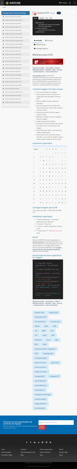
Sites (41, 455)
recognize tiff (54, 376)
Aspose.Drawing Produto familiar (13, 95)
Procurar (59, 69)
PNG (54, 326)
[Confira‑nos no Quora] (42, 442)
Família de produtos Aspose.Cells (13, 27)
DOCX (45, 335)
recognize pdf (40, 376)
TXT (36, 335)
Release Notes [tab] (40, 44)
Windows (38, 340)
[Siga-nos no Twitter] (31, 442)
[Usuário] (70, 3)
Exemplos (48, 69)
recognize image (40, 358)
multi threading (40, 399)
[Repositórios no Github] (46, 442)
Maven (35, 18)
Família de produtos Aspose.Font (13, 99)
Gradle (41, 18)
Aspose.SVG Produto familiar (12, 88)
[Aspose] (13, 2)
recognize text (48, 353)
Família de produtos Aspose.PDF (13, 23)
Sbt (51, 18)
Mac (56, 340)
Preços (61, 449)
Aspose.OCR (46, 12)
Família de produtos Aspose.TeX (13, 102)
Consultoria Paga (6, 455)
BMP (43, 331)
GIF (36, 331)
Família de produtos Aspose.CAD (13, 57)
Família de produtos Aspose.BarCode (14, 40)
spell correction (40, 363)
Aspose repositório (38, 242)
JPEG (46, 326)
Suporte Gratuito (45, 452)
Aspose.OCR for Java (39, 75)
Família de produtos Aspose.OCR (13, 51)
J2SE (36, 344)
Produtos (23, 449)
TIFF (52, 331)
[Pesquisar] (74, 3)
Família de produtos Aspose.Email (13, 30)
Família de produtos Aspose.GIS (13, 68)
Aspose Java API (40, 317)
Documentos (50, 68)
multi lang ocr (40, 390)
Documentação (6, 452)
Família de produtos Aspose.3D (12, 61)
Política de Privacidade (33, 466)
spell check (55, 363)
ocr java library (40, 322)
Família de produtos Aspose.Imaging (14, 37)
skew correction (40, 367)
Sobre (61, 455)
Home (4, 7)
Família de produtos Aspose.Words (13, 20)
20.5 (59, 13)
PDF (53, 335)
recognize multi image (43, 395)
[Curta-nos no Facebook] (27, 442)
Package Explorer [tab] (42, 48)
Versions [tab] (49, 40)
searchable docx (40, 385)
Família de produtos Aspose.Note (13, 54)
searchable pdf (40, 381)
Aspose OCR (53, 312)
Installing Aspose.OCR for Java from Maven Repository (47, 248)
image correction (41, 372)
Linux (48, 340)
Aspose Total (39, 312)
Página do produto (38, 68)
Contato (47, 466)
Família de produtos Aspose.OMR (13, 85)
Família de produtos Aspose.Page (13, 75)
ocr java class (55, 322)
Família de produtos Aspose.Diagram (14, 44)
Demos (57, 68)
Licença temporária (52, 71)
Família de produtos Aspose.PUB (13, 81)
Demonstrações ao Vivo (28, 452)
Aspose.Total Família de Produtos (13, 16)
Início (3, 449)
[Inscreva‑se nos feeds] (50, 442)
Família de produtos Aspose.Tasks (13, 47)
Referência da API (38, 69)
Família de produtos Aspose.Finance (14, 92)
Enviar (42, 427)
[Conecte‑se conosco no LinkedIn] (35, 442)
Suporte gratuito (39, 71)
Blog (54, 69)
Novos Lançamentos (46, 449)
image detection (40, 404)
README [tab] (38, 40)
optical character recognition (45, 349)
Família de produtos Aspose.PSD (13, 78)
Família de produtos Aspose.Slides (13, 34)
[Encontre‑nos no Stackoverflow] (38, 442)
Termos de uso (41, 466)
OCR (36, 353)
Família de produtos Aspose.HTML (13, 64)
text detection (40, 408)
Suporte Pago (63, 452)
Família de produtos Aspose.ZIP (12, 71)
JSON (44, 344)
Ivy (47, 18)
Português (64, 3)
